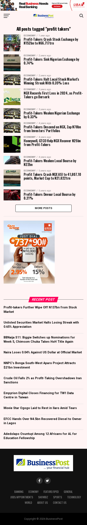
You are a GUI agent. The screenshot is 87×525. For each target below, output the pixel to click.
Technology (74, 497)
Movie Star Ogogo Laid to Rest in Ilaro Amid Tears (40, 408)
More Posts (43, 208)
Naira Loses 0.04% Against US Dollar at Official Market (43, 352)
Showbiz (43, 497)
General (68, 492)
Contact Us (60, 503)
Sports (57, 497)
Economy (33, 492)
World (28, 503)
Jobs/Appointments (21, 497)
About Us (42, 503)
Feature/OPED (51, 492)
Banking (18, 492)
